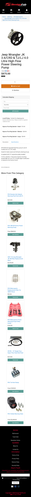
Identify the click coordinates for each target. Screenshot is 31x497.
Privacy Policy (15, 458)
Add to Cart (16, 86)
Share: (3, 71)
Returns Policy (15, 462)
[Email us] (12, 486)
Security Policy (15, 465)
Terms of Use (15, 455)
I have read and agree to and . (16, 478)
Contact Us (15, 449)
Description (5, 142)
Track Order (15, 437)
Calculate (16, 111)
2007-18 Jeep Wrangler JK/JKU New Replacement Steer (15, 258)
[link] (15, 486)
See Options (15, 234)
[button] (15, 90)
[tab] (5, 142)
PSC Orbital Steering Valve (15, 414)
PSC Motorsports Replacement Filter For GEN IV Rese (14, 290)
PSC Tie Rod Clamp (13, 382)
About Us (15, 446)
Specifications (15, 142)
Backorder (15, 266)
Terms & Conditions (22, 478)
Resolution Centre (15, 440)
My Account (15, 433)
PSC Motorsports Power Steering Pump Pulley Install (15, 321)
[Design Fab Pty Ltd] (15, 4)
